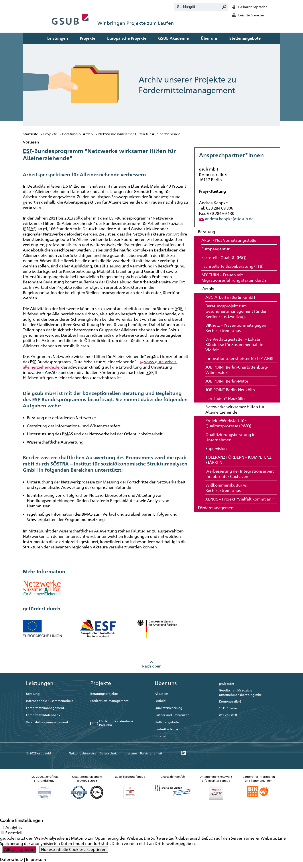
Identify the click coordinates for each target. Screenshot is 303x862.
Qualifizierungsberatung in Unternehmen (230, 437)
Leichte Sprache (251, 15)
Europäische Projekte (126, 38)
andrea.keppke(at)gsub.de (229, 218)
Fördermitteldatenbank (43, 715)
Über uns (209, 38)
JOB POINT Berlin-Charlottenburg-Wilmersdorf (236, 370)
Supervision (216, 448)
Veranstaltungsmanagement (47, 722)
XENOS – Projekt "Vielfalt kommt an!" (239, 499)
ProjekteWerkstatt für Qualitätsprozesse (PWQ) (228, 423)
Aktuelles (161, 693)
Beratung (70, 134)
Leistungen (57, 38)
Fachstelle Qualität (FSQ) (223, 257)
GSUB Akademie (173, 38)
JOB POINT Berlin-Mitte (226, 381)
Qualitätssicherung (168, 708)
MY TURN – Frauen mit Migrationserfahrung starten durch (233, 277)
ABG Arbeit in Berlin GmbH (230, 297)
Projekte (87, 38)
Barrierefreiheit (151, 753)
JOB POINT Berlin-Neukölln (230, 389)
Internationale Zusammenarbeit (49, 701)
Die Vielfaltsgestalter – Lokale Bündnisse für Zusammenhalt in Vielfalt (234, 344)
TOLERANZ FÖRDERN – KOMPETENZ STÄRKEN (238, 460)
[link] (183, 753)
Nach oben (151, 666)
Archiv (88, 134)
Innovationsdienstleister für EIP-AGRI (239, 358)
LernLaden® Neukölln (225, 398)
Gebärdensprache (253, 7)
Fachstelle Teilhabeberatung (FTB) (232, 266)
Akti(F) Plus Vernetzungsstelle (228, 240)
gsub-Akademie (166, 729)
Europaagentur (215, 248)
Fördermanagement (216, 507)
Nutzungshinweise (82, 753)
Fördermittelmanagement (45, 708)
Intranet (160, 736)
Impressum (129, 753)
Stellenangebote (245, 38)
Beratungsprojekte (104, 693)
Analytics (13, 827)
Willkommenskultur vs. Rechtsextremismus (226, 488)
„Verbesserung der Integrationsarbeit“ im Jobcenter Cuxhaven (240, 474)
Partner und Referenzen (172, 715)
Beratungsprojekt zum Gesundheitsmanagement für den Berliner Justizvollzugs (236, 311)
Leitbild (160, 701)
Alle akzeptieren (19, 849)
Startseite (30, 134)
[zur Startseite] (70, 14)
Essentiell (13, 832)
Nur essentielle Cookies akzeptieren (73, 849)
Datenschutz (108, 753)
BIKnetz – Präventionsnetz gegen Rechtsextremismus (235, 328)
